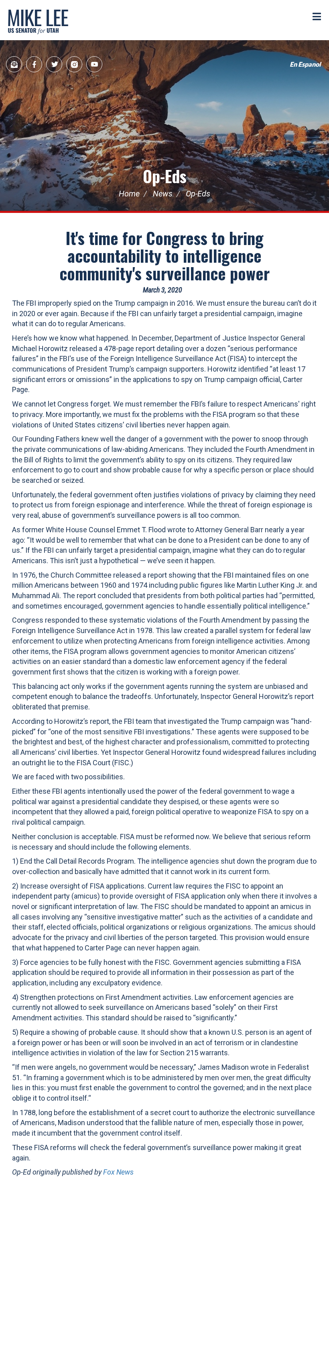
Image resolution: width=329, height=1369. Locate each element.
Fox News (118, 1172)
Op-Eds (165, 176)
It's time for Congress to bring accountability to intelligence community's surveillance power (164, 255)
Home (129, 193)
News (163, 193)
